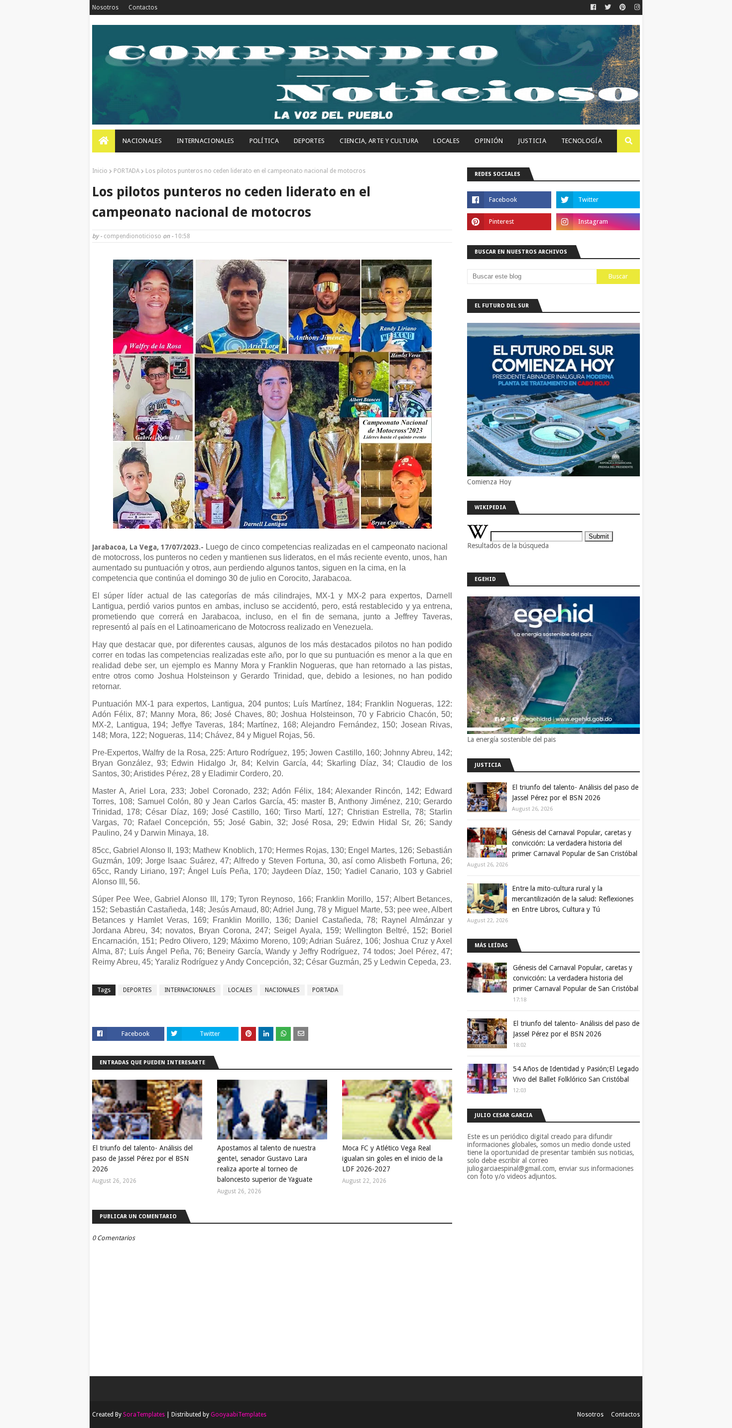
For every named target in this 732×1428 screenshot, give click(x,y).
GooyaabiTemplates (238, 1414)
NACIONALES (282, 990)
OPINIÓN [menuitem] (489, 140)
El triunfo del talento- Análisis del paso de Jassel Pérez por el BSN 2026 (142, 1158)
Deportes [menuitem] (309, 140)
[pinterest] (622, 7)
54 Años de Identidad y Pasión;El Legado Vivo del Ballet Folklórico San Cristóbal (576, 1074)
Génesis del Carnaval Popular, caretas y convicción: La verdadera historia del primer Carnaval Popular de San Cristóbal (574, 843)
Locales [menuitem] (446, 140)
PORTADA (126, 170)
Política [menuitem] (264, 140)
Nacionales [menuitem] (142, 140)
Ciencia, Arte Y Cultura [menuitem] (379, 140)
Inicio (100, 170)
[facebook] (593, 7)
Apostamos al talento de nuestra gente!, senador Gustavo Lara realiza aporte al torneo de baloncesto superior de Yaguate (266, 1163)
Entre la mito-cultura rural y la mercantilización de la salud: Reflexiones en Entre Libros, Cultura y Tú (572, 898)
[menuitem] (103, 141)
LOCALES (240, 990)
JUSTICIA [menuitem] (532, 140)
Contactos (142, 7)
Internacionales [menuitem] (206, 140)
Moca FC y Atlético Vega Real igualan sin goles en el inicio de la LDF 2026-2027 (392, 1158)
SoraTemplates (144, 1414)
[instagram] (636, 7)
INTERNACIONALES (190, 990)
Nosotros (105, 7)
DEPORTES (137, 990)
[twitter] (607, 7)
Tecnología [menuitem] (581, 140)
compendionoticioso (132, 236)
